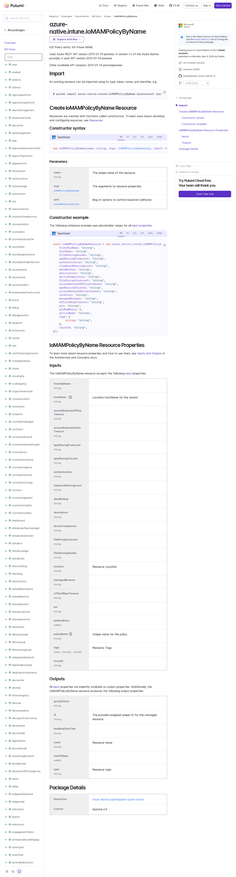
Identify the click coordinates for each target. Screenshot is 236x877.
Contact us (191, 5)
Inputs (185, 136)
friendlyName (62, 383)
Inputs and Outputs (149, 353)
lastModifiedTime (64, 728)
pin (56, 607)
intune (107, 16)
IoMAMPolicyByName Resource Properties (203, 130)
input (128, 373)
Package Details (188, 148)
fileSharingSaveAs (65, 552)
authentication (63, 471)
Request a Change (189, 172)
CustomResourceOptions (66, 204)
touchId (58, 660)
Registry (122, 5)
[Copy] (164, 92)
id (55, 714)
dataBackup (61, 498)
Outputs (186, 142)
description (61, 512)
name (57, 742)
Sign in (207, 5)
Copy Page (185, 166)
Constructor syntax (193, 117)
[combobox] (22, 18)
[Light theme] (7, 871)
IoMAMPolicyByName (125, 16)
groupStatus (61, 701)
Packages (67, 16)
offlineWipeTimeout (66, 593)
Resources (96, 120)
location (59, 566)
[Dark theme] (13, 871)
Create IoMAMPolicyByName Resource (201, 111)
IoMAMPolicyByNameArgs (134, 148)
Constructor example (194, 123)
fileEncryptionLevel (66, 539)
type (56, 769)
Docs (105, 5)
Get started (223, 5)
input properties (142, 225)
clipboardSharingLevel (67, 485)
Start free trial (204, 193)
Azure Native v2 (202, 39)
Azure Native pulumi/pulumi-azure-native (118, 799)
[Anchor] (149, 31)
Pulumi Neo (142, 5)
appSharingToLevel (66, 458)
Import (183, 105)
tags (56, 647)
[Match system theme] (19, 871)
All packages (16, 30)
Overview (10, 42)
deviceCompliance (65, 526)
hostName (60, 397)
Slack (161, 5)
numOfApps (61, 755)
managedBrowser (64, 579)
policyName (61, 634)
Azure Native (82, 16)
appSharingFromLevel (67, 445)
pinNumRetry (61, 620)
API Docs (9, 49)
